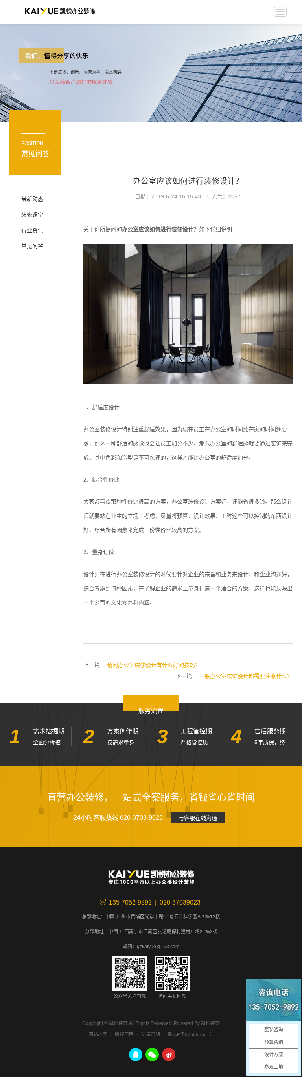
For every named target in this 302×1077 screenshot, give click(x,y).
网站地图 (97, 1034)
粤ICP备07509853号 (190, 1034)
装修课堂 (32, 214)
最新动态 (32, 199)
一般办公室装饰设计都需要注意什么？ (246, 676)
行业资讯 (32, 230)
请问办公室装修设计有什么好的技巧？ (154, 665)
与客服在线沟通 (198, 818)
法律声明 (150, 1034)
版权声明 (124, 1034)
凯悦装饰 (59, 12)
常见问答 (32, 246)
